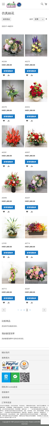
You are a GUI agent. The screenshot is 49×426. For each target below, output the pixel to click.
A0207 (27, 198)
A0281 (4, 152)
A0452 (27, 107)
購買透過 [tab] (6, 19)
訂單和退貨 (6, 402)
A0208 (4, 61)
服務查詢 (5, 357)
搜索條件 (5, 392)
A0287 (27, 289)
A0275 (27, 61)
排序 (31, 19)
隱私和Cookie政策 (9, 387)
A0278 (4, 107)
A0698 (4, 198)
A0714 (27, 243)
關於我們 (5, 352)
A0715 (4, 289)
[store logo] (14, 5)
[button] (4, 75)
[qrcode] (24, 377)
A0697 (27, 152)
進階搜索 (5, 397)
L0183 (4, 243)
